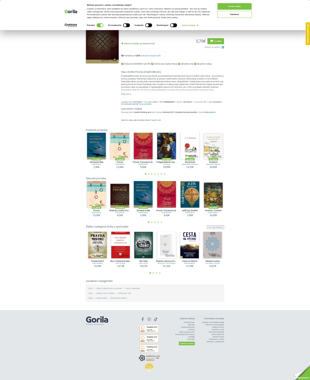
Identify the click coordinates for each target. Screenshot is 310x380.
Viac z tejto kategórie (215, 227)
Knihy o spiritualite (133, 288)
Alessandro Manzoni (213, 164)
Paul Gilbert (209, 263)
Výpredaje (191, 325)
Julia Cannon (143, 263)
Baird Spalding (98, 263)
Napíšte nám (156, 120)
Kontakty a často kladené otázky (213, 322)
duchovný (127, 104)
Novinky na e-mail (218, 330)
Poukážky (191, 337)
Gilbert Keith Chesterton (190, 164)
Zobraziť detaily (188, 25)
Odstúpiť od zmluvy (187, 343)
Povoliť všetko (235, 6)
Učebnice (191, 330)
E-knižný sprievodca (188, 327)
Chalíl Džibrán (96, 164)
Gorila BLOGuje (189, 322)
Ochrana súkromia (217, 334)
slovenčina (147, 104)
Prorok (120, 162)
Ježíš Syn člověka (190, 210)
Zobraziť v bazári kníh (151, 55)
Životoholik (190, 162)
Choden (217, 263)
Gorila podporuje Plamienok (185, 334)
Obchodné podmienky (216, 332)
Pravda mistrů (97, 261)
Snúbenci (213, 162)
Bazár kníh (191, 339)
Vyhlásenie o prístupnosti (215, 342)
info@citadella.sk (209, 112)
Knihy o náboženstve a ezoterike (109, 288)
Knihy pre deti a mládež (105, 293)
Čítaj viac (125, 94)
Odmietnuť (234, 14)
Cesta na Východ (189, 261)
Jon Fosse (166, 164)
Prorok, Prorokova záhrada (145, 162)
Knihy (90, 288)
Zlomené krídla (96, 162)
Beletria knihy (101, 298)
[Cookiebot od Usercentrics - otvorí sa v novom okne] (70, 25)
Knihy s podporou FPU (187, 332)
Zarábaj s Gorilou (218, 327)
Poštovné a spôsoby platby (214, 325)
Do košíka (218, 41)
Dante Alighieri (213, 213)
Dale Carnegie (120, 263)
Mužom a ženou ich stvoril (168, 261)
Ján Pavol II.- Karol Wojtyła (166, 263)
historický (135, 104)
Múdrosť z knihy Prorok (120, 210)
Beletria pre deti (124, 293)
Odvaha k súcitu (212, 261)
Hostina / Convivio (213, 210)
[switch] (126, 25)
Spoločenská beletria (119, 298)
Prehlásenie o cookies (216, 339)
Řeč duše (144, 261)
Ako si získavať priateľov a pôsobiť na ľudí (129, 261)
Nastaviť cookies (218, 337)
